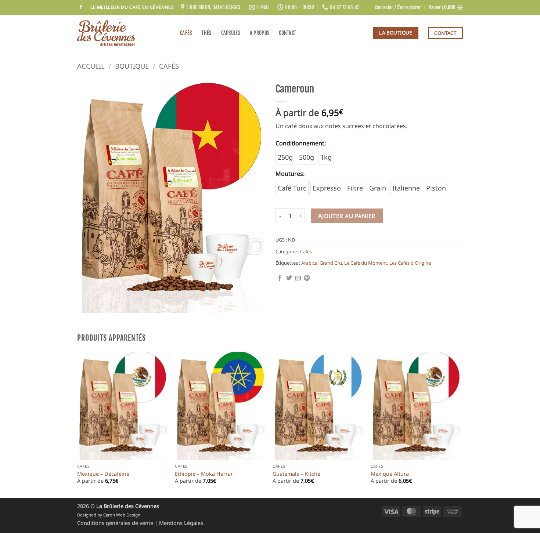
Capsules (230, 32)
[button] (398, 7)
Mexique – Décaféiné (103, 474)
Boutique (132, 65)
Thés (206, 32)
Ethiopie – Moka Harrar (204, 474)
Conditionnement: (301, 143)
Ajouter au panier (347, 216)
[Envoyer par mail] (298, 278)
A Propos (259, 32)
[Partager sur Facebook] (280, 278)
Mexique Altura (390, 474)
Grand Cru (331, 263)
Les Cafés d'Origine (410, 263)
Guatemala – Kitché (296, 474)
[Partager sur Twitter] (289, 278)
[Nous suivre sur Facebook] (81, 7)
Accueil (91, 65)
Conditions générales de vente (116, 522)
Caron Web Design (121, 515)
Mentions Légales (181, 522)
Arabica (309, 263)
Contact (287, 32)
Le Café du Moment (365, 263)
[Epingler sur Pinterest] (307, 278)
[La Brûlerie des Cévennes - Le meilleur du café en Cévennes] (123, 33)
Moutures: (290, 174)
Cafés (186, 32)
